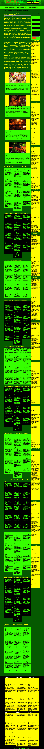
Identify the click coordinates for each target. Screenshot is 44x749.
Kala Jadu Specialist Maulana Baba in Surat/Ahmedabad (18, 353)
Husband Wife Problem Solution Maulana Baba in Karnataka (26, 526)
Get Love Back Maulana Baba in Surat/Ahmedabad (17, 266)
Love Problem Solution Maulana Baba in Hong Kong (35, 280)
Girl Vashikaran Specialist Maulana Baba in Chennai (8, 591)
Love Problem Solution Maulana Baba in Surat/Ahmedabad (17, 175)
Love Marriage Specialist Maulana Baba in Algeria (34, 552)
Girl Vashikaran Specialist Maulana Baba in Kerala (8, 598)
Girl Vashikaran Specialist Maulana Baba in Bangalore (8, 587)
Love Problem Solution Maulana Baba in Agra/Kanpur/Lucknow (18, 170)
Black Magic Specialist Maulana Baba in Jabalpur (26, 333)
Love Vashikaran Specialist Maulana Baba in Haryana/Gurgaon (17, 407)
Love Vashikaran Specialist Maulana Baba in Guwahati (26, 407)
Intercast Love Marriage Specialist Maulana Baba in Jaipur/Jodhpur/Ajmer (9, 657)
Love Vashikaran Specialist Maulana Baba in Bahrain (34, 255)
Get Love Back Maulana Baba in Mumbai (8, 263)
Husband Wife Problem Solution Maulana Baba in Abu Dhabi (35, 218)
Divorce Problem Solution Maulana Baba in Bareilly (17, 461)
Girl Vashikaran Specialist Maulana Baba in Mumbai (8, 580)
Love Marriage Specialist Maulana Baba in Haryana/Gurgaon (17, 234)
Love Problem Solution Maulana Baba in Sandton (35, 504)
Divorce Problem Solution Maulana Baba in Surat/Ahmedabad (17, 441)
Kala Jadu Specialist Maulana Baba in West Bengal (27, 375)
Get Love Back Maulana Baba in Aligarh (26, 277)
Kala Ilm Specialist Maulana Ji (34, 49)
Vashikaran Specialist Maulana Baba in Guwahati (26, 552)
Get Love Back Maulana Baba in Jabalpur (26, 292)
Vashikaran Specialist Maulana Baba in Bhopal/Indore (17, 543)
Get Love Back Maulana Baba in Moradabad (17, 281)
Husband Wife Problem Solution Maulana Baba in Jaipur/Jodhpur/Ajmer (9, 512)
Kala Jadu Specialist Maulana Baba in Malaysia (10, 691)
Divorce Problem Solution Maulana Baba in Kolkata (8, 450)
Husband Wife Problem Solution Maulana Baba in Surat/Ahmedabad (17, 489)
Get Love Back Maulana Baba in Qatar (35, 331)
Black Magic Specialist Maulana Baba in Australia (21, 688)
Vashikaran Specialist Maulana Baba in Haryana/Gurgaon (17, 552)
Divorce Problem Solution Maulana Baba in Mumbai (8, 436)
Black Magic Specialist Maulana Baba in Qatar (35, 333)
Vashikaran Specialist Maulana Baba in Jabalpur (26, 563)
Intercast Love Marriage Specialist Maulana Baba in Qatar (35, 357)
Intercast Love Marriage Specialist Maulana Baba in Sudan (35, 445)
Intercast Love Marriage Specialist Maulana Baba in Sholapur (26, 657)
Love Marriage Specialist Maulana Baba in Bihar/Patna (18, 230)
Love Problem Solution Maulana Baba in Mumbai (8, 169)
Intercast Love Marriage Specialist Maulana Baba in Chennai (9, 643)
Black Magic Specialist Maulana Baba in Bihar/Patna (18, 316)
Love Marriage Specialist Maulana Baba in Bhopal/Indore (17, 226)
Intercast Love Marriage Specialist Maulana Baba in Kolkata (9, 648)
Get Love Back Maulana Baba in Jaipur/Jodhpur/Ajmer (9, 284)
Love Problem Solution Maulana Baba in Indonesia (35, 364)
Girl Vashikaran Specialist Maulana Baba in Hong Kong (34, 314)
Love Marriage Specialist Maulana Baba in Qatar (34, 327)
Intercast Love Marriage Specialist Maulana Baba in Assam (26, 638)
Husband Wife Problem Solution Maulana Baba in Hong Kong (35, 306)
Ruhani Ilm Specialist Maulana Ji (35, 46)
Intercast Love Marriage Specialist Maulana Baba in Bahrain (35, 274)
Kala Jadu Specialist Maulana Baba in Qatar (35, 336)
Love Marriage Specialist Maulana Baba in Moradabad (18, 238)
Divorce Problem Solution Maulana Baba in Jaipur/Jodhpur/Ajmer (9, 458)
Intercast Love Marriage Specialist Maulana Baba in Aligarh (26, 648)
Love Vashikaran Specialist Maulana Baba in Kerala (8, 407)
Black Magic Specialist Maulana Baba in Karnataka (26, 336)
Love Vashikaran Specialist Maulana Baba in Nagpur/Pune (8, 425)
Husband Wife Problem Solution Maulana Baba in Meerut (26, 489)
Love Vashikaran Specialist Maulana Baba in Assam (26, 396)
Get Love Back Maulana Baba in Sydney (33, 720)
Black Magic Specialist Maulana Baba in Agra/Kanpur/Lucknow (18, 303)
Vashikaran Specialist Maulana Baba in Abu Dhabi (35, 222)
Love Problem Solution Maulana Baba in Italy (9, 715)
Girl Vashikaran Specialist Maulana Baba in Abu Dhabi (34, 226)
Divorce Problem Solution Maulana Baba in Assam (26, 443)
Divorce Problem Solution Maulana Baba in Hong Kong (35, 302)
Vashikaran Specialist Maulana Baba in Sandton (35, 534)
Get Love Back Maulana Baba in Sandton (35, 511)
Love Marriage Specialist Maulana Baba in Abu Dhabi (34, 196)
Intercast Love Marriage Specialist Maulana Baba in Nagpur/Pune (9, 670)
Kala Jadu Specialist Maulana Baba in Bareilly (18, 371)
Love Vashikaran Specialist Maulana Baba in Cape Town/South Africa (34, 474)
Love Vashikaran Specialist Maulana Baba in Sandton (34, 522)
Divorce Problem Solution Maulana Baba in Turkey (35, 127)
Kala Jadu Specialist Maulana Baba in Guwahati (27, 367)
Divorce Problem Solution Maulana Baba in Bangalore (8, 443)
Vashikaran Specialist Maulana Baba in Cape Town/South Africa (35, 488)
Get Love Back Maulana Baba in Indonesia (35, 371)
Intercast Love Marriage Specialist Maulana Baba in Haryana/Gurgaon (17, 648)
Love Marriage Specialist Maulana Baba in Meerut (26, 220)
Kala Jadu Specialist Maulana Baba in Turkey (35, 119)
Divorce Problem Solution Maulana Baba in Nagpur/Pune (8, 471)
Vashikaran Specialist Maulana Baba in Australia (22, 703)
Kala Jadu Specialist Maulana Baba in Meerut (27, 353)
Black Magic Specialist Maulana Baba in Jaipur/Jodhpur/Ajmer (9, 325)
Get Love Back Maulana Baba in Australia (22, 685)
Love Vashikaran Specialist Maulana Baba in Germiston (33, 694)
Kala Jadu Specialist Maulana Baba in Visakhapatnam (18, 375)
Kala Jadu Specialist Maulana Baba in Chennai (9, 360)
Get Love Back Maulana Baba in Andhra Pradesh (17, 295)
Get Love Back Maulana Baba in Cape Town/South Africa (35, 461)
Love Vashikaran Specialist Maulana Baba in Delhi (8, 393)
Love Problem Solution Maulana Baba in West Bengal (26, 196)
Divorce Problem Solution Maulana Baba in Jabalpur (26, 466)
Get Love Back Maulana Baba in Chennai (8, 273)
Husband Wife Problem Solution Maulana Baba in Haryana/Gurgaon (17, 503)
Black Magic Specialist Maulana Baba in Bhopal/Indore (17, 312)
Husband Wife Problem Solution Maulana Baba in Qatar (35, 347)
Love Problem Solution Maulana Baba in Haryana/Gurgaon (17, 188)
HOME (6, 7)
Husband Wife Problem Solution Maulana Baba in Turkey (35, 131)
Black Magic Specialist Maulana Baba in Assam (26, 310)
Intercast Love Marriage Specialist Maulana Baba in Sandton (35, 541)
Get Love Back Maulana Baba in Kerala (8, 281)
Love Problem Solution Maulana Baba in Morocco (35, 148)
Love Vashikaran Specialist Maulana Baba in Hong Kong (34, 298)
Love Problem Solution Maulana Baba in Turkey (35, 104)
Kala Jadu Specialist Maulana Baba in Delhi (9, 353)
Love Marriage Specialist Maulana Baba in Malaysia (9, 682)
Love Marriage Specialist (33, 7)
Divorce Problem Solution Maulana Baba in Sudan (35, 430)
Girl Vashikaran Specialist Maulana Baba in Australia (21, 706)
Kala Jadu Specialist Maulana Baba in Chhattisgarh (18, 378)
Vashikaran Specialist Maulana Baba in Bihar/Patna (18, 547)
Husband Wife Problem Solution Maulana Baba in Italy (10, 734)
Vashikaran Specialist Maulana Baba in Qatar (35, 351)
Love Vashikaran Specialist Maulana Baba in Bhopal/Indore (17, 399)
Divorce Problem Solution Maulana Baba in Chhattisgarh (17, 470)
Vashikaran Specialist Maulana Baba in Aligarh (26, 548)
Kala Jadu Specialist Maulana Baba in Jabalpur (27, 378)
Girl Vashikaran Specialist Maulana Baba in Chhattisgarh (17, 615)
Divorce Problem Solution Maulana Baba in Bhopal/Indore (17, 446)
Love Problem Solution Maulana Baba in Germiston (33, 680)
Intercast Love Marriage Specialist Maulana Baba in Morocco (35, 186)
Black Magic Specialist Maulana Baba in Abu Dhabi (35, 203)
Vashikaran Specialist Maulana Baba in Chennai (8, 544)
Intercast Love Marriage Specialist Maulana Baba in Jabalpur (26, 666)
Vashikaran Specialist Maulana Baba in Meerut (26, 537)
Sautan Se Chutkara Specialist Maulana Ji (35, 91)
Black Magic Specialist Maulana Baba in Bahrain (35, 247)
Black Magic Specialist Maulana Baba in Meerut (26, 306)
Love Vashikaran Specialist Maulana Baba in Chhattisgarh (17, 424)
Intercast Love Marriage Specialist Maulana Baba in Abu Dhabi (35, 230)
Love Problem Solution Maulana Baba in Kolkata (8, 184)
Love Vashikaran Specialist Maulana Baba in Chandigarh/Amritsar (9, 420)
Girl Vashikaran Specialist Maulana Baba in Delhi (8, 584)
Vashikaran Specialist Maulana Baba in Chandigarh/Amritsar (9, 564)
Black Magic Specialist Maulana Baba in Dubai (21, 723)
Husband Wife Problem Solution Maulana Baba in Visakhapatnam (17, 517)
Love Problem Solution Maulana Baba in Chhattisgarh (17, 204)
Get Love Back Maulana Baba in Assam (26, 270)
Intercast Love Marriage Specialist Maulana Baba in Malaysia (10, 709)
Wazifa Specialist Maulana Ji (34, 85)
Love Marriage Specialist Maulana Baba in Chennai (8, 227)
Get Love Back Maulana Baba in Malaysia (10, 685)
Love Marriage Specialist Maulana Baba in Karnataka (26, 250)
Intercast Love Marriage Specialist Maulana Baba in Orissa (26, 643)
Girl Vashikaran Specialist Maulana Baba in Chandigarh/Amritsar (9, 611)
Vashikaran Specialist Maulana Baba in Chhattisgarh (17, 568)
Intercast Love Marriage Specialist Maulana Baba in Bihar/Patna (17, 643)
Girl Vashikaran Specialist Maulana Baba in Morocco (34, 182)
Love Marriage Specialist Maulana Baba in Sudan (34, 411)
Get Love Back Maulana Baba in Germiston (33, 685)
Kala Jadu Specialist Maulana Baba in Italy (10, 726)
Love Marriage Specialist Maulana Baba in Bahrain (34, 240)
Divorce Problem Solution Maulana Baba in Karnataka (26, 469)
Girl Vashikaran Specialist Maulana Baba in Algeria (34, 581)
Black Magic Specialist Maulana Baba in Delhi (8, 306)
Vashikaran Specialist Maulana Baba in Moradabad (18, 555)
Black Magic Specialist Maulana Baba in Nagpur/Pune (8, 338)
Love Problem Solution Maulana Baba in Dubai (21, 715)
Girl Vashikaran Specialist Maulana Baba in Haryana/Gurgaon (17, 598)
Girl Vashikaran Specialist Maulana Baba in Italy (9, 740)
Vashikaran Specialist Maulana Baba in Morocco (35, 178)
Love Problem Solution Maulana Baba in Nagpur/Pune (8, 205)
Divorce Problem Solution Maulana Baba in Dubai (21, 732)
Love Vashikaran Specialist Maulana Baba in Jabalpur (26, 419)
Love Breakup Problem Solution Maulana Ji (35, 80)
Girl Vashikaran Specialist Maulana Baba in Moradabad (18, 602)
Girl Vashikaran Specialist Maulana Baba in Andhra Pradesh (17, 619)
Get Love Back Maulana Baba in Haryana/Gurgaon (17, 277)
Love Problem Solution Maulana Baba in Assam (26, 177)
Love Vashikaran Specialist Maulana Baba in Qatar (34, 339)
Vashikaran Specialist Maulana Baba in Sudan (35, 437)
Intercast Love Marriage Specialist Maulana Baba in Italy (10, 743)
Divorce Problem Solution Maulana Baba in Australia (21, 696)
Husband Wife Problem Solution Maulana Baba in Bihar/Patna (17, 499)
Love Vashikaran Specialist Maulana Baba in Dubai (21, 729)
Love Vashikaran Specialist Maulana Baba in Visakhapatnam (17, 419)
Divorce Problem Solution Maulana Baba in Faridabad (26, 436)
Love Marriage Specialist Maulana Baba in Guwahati (26, 234)
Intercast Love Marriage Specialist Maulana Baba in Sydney (33, 744)
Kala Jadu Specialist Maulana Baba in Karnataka (27, 382)
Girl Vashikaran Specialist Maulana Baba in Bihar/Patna (18, 594)
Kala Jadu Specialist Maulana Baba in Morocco (35, 163)
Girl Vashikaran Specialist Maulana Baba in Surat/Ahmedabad (17, 585)
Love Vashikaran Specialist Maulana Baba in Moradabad (18, 411)
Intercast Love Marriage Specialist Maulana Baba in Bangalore (9, 638)
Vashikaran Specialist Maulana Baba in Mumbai (8, 533)
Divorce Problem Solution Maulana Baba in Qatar (35, 343)
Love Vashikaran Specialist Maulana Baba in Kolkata (8, 404)
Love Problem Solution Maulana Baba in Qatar (35, 324)
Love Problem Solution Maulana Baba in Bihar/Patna (18, 183)
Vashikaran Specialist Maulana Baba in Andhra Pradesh (17, 573)
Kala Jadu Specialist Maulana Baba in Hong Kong (35, 295)
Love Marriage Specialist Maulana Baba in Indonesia (34, 367)
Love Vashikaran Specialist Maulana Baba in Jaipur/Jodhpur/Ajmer (9, 412)
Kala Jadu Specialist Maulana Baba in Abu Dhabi (35, 207)
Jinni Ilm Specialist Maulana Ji (34, 51)
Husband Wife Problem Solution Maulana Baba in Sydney (33, 735)
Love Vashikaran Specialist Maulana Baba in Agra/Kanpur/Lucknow (18, 390)
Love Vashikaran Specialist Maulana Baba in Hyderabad (9, 415)
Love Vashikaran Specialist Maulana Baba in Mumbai (8, 389)
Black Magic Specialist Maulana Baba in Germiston (33, 688)
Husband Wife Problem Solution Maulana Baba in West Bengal (26, 517)
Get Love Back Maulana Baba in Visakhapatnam (17, 288)
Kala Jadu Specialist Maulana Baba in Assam (27, 356)
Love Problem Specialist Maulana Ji (35, 57)
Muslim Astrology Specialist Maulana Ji (35, 97)
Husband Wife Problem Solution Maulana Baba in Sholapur (26, 512)
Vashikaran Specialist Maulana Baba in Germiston (33, 703)
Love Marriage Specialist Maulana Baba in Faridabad (26, 216)
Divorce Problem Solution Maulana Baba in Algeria (35, 570)
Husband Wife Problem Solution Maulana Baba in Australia (21, 699)
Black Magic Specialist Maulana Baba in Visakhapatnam (17, 333)
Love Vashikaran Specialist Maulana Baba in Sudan (34, 426)
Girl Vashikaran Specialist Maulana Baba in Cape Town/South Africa (34, 493)
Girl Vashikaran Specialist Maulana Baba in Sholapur (26, 602)
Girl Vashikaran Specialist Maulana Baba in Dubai (21, 741)
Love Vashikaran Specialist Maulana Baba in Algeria (34, 566)
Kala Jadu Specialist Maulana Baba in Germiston (33, 691)
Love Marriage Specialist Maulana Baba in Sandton (34, 508)
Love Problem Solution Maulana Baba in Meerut (26, 173)
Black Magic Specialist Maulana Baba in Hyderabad (9, 329)
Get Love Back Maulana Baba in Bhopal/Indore (17, 270)
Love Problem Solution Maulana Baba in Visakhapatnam (17, 199)
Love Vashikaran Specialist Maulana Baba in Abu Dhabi (34, 211)
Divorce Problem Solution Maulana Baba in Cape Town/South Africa (35, 479)
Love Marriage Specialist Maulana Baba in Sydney (32, 718)
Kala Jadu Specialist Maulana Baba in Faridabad (27, 349)
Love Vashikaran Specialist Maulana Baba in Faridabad (26, 389)
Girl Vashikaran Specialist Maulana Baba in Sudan (34, 441)
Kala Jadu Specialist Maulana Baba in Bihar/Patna (18, 360)
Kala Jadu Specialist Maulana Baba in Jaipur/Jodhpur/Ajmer (9, 371)
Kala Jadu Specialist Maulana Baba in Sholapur (27, 371)
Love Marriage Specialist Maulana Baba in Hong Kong (34, 284)
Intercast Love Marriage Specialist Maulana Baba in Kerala (9, 652)
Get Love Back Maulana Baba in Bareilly (17, 284)
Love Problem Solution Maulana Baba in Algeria (35, 548)
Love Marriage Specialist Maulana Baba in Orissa (26, 227)
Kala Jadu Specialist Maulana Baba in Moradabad (18, 367)
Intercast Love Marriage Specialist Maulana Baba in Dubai (21, 744)
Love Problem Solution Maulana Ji (35, 60)
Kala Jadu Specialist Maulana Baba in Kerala (9, 367)
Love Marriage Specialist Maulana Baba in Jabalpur (26, 246)
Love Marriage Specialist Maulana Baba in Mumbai (8, 216)
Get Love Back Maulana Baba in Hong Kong (35, 288)
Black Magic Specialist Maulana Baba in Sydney (32, 723)
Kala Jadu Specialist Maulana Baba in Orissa (27, 360)
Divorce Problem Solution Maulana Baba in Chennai (8, 447)
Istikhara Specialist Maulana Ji (34, 88)
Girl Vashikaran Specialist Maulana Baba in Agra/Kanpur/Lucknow (18, 581)
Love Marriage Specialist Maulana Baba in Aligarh (26, 230)
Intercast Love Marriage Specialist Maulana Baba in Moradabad (17, 652)
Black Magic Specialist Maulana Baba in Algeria (35, 558)
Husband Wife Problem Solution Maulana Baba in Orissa (26, 499)
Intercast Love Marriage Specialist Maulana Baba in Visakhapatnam (17, 661)
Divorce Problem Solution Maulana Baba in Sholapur (26, 457)
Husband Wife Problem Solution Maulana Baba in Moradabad (17, 508)
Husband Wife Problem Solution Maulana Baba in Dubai (21, 735)
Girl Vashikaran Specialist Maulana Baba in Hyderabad (9, 606)
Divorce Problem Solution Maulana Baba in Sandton (35, 526)
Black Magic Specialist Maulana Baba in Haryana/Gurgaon (17, 321)
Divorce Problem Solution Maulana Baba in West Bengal (26, 462)
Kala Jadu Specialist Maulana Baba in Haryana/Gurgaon (18, 364)
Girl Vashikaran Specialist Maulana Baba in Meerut (26, 584)
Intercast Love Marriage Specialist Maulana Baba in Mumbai (9, 629)
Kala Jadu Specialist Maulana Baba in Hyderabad (9, 375)
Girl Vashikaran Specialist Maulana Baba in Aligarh (26, 595)
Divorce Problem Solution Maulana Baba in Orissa (26, 447)
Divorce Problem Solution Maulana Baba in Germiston (33, 696)
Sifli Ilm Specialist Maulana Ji (34, 43)
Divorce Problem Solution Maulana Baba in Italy (9, 732)
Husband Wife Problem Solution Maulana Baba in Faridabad (26, 485)
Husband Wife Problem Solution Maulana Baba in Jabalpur (26, 522)
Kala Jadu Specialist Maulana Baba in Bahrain (35, 251)
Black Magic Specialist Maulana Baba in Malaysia (9, 688)
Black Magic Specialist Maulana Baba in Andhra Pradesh (17, 342)
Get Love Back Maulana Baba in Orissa (26, 273)
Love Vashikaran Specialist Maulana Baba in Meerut (26, 393)
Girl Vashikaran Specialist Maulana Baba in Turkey (34, 138)
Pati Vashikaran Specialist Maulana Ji (35, 74)
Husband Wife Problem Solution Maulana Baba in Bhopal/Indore (17, 494)
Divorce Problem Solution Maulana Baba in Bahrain (35, 258)
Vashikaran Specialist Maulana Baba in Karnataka (26, 567)
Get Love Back (8, 10)
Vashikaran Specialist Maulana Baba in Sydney (33, 738)
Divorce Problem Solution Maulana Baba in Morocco (35, 171)
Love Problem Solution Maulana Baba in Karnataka (26, 203)
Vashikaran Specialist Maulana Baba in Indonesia (35, 394)
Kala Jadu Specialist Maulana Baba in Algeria (35, 562)
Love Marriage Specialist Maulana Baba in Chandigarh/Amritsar (9, 247)
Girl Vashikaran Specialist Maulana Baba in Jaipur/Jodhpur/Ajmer (9, 603)
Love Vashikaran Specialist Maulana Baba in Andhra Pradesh (17, 428)
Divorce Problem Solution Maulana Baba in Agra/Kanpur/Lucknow (18, 436)
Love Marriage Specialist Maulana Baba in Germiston (33, 682)
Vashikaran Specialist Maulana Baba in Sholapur (26, 555)
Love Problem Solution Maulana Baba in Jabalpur (26, 199)
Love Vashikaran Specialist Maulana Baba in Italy (10, 729)
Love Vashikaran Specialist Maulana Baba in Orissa (26, 400)
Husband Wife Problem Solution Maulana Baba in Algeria (35, 574)
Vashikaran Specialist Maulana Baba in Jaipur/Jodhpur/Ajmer (9, 556)
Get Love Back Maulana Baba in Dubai (22, 720)
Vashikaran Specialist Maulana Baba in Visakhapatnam (17, 564)
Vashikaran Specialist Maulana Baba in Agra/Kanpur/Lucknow (18, 534)
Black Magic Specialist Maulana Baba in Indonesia (35, 374)
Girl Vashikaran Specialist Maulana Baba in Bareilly (17, 606)
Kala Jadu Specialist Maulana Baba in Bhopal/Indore (18, 356)
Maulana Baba (12, 7)
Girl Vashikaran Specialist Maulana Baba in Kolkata (8, 595)
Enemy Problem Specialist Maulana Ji (35, 94)
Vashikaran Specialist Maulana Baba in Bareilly (17, 559)
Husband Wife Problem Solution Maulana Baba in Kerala (8, 508)
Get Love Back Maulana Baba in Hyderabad (8, 288)
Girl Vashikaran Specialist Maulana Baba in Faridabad (26, 580)
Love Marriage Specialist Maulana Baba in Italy (9, 718)
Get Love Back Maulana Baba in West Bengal (26, 288)
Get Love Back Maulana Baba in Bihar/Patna (17, 273)
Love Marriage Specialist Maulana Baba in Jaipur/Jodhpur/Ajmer (9, 239)
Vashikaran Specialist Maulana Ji (35, 66)
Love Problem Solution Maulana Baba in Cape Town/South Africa (35, 452)
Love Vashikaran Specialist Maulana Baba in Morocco (34, 167)
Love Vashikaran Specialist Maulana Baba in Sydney (33, 729)
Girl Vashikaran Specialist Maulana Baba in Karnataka (26, 614)
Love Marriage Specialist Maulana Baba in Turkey (34, 108)
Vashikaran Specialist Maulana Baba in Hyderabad (9, 560)
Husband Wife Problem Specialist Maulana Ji (35, 68)
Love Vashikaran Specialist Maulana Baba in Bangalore (8, 396)
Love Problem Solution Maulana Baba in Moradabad (18, 191)
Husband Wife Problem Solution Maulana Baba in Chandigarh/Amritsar (9, 522)
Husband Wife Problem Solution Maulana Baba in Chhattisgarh (17, 522)
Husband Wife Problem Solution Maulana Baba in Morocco (35, 174)
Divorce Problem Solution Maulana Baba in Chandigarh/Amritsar (9, 467)
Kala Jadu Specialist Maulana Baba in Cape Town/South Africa (35, 469)
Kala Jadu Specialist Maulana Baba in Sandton (35, 518)
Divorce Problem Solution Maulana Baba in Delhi (8, 439)
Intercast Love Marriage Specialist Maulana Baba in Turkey (35, 142)
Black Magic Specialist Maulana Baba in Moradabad (18, 324)
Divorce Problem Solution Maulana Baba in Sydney (33, 732)
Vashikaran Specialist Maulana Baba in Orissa (26, 544)
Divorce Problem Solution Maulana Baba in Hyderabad (9, 462)
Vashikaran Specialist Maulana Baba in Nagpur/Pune (8, 569)
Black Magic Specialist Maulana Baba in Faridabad (26, 302)
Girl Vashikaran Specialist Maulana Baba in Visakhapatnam (17, 610)
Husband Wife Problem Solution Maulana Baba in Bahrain (35, 262)
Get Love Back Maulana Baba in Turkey (35, 112)
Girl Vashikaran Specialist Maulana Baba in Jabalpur (26, 610)
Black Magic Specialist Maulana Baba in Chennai (8, 313)
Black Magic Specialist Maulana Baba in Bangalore (8, 310)
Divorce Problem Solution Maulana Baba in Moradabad (18, 458)
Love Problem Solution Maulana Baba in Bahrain (35, 236)
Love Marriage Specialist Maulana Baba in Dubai (21, 718)
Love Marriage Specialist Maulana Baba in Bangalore (8, 223)
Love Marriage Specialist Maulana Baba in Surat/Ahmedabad (17, 221)
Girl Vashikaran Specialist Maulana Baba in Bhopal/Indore (17, 590)
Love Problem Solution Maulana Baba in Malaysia (9, 680)
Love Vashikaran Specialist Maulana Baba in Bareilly (17, 415)
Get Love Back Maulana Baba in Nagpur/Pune (8, 295)
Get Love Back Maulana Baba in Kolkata (8, 277)
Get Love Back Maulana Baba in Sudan (35, 415)
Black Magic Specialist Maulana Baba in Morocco (35, 159)
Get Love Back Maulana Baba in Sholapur (26, 284)
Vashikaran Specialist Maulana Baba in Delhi (8, 537)
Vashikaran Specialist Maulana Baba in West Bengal (26, 560)
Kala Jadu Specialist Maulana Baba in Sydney (33, 726)
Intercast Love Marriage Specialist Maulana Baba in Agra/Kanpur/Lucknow (18, 629)
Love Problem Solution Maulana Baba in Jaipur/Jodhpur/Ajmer (9, 192)
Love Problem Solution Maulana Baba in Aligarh (26, 184)
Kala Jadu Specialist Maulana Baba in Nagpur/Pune (9, 382)
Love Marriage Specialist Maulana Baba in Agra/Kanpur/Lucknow (18, 217)
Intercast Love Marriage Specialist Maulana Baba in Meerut (26, 634)
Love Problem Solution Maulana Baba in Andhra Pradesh (17, 209)
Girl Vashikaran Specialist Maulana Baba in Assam (26, 587)
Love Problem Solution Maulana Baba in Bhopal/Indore (17, 179)
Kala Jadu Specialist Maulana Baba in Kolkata (9, 364)
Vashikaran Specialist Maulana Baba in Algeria (35, 578)
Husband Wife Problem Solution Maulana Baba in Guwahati (26, 508)
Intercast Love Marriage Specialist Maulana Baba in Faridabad (26, 629)
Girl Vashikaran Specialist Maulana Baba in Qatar (34, 354)
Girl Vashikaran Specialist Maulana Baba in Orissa (26, 591)
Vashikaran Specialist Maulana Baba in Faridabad (26, 533)
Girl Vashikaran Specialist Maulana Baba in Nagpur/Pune (8, 615)
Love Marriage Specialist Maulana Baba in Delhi (8, 220)
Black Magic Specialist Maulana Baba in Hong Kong (35, 291)
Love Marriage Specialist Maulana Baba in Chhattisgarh (17, 251)
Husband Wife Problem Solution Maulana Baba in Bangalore (8, 494)
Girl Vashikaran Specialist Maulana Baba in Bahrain (34, 270)
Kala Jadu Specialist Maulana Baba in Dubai (22, 726)
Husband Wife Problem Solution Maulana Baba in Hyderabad (8, 517)
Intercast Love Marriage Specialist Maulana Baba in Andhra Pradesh (17, 670)
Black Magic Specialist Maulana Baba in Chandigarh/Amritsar (9, 333)
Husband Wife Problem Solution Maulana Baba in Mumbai (8, 485)
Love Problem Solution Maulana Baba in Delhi (8, 173)
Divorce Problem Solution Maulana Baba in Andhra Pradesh (17, 475)
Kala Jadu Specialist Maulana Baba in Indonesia (35, 378)
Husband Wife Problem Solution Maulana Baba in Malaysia (9, 699)
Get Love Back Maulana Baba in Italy (10, 720)
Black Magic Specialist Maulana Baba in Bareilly (17, 328)
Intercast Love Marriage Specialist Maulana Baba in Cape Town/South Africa (35, 498)
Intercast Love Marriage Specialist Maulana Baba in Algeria (35, 585)
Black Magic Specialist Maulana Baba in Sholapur (26, 324)
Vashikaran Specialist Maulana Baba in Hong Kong (35, 310)
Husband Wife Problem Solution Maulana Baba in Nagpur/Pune (8, 526)
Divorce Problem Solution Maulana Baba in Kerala (8, 454)
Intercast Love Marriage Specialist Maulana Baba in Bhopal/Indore (17, 638)
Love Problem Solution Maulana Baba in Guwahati (26, 188)
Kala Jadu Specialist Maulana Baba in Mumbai (9, 349)
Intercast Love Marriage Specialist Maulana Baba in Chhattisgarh (17, 666)
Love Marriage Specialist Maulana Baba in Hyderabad (9, 242)
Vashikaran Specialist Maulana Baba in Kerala (8, 552)
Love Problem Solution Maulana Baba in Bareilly (17, 195)
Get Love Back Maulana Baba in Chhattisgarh (17, 292)
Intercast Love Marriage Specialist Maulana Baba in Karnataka (26, 670)
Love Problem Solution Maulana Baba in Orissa (26, 180)
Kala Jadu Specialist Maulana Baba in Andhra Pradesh (18, 382)
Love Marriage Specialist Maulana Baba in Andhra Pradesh (17, 255)
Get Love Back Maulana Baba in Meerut (26, 266)
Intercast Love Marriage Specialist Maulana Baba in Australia (21, 709)
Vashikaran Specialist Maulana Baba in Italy (10, 737)
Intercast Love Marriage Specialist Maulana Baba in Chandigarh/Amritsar (9, 666)
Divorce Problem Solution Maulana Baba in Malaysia (9, 696)
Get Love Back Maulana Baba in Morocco (35, 156)
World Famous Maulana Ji (34, 63)
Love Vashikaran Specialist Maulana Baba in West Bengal (26, 415)
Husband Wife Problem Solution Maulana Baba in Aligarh (26, 503)
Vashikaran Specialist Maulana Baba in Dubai (22, 738)
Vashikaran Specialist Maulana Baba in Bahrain (35, 266)
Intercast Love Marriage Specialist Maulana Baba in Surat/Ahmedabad (17, 634)
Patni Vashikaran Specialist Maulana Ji (35, 77)
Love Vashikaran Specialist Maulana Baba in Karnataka (26, 423)
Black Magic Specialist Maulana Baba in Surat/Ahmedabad (17, 308)
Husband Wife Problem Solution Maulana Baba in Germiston (33, 699)
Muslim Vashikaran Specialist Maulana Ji (35, 99)
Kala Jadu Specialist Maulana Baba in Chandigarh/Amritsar (9, 378)
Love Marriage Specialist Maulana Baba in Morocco (34, 152)
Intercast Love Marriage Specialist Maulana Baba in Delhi (9, 634)
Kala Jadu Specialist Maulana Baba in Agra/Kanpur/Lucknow (18, 349)
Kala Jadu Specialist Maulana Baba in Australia (22, 691)
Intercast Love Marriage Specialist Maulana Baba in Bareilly (17, 657)
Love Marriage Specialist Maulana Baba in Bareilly (17, 242)
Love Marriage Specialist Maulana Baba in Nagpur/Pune (8, 251)
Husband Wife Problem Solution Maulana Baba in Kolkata (8, 503)
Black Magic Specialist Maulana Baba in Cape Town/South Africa (35, 465)
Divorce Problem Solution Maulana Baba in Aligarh (26, 450)
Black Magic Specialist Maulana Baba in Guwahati (26, 321)
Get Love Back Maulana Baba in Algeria (35, 555)
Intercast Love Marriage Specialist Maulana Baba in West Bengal (26, 661)
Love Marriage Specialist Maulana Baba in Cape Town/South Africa (34, 457)
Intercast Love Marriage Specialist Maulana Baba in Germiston (33, 709)
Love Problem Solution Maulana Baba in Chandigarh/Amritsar (9, 200)
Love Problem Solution (21, 7)
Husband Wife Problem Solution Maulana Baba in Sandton (35, 530)
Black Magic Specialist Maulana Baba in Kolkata (8, 317)
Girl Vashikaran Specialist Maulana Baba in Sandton (34, 538)
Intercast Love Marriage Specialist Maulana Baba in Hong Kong (35, 318)
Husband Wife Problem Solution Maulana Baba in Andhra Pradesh (17, 526)
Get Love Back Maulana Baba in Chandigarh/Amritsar (9, 292)
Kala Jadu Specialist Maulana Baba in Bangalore (9, 356)
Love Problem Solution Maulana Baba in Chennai (8, 180)
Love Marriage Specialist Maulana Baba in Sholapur (26, 238)
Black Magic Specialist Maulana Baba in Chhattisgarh (17, 337)
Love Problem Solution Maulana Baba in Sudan (35, 407)
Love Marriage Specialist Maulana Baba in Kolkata (8, 230)
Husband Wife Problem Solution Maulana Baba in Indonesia (35, 390)
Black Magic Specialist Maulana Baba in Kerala (8, 321)
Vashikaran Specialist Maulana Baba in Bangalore (8, 541)
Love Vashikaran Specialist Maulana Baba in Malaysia (10, 694)
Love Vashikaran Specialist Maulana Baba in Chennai (8, 400)
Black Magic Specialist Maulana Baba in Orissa (26, 313)
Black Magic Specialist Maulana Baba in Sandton (35, 514)
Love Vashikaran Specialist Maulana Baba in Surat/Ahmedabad (17, 394)
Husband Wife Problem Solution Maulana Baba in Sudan (35, 434)
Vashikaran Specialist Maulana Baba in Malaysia (10, 703)
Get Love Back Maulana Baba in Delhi (8, 266)
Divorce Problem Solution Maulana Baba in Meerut (26, 439)
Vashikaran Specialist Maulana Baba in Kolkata (8, 548)
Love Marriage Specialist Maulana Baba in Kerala (8, 234)
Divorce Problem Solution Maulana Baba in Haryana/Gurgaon (17, 454)
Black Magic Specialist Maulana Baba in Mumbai (8, 302)
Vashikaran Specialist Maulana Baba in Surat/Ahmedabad (17, 539)
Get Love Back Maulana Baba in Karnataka (26, 295)
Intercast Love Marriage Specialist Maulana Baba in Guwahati (26, 652)
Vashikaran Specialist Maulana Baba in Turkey (35, 134)
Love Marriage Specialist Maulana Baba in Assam (26, 223)
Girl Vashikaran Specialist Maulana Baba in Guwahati (26, 598)
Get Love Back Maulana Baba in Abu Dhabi (35, 200)
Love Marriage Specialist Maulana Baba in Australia (21, 682)
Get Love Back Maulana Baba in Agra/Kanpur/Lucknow (18, 263)
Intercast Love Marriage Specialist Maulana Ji (35, 71)
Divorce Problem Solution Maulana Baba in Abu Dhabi (35, 215)
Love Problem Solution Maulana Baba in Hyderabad (9, 196)
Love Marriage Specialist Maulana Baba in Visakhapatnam (17, 246)
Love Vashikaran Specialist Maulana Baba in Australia (21, 694)
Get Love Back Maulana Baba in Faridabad (26, 263)
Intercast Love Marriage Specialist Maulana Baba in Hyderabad (9, 661)
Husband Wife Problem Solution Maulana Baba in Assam (26, 494)
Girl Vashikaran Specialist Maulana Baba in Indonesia (34, 397)
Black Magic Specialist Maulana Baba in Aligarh (26, 317)
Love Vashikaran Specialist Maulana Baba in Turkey (34, 123)
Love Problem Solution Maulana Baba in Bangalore (8, 177)
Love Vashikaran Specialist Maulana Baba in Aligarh (26, 404)
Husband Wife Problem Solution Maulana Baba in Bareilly (17, 512)
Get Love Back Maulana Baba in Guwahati (26, 281)
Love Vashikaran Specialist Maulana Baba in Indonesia (34, 382)
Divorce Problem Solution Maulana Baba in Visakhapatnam (17, 466)
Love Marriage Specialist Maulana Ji (35, 54)
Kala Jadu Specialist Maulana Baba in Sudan (35, 422)
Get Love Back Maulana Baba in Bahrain (35, 244)
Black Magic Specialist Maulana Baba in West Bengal (26, 329)
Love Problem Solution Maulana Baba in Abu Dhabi (35, 192)
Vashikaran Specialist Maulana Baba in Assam (26, 541)
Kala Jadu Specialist (17, 10)
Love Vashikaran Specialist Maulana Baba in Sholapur (26, 411)
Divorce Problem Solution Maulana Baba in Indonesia (35, 386)
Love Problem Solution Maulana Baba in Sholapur (26, 191)
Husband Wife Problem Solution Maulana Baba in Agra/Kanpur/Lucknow (18, 485)
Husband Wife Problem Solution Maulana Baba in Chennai (8, 499)
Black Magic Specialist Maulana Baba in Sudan (35, 418)
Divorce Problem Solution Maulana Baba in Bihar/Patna (18, 449)
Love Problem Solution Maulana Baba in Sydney (32, 715)
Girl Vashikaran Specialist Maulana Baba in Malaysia (9, 706)
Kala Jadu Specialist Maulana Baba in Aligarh (27, 364)
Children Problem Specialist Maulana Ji (35, 82)
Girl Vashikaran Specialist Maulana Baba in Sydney (33, 741)
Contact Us (25, 10)
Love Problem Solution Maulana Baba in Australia (21, 680)
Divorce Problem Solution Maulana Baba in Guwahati (26, 454)
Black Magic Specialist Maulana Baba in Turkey (35, 115)
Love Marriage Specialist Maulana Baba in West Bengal (26, 242)
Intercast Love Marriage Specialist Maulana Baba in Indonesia (35, 401)
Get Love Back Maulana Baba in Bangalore (8, 270)
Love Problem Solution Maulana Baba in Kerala (8, 188)
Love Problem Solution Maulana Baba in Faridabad (26, 169)
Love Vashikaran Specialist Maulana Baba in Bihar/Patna (18, 403)
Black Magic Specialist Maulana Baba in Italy (9, 723)
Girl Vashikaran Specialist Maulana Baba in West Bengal (26, 606)
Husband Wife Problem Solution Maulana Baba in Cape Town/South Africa (35, 484)
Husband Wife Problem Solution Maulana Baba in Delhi (8, 489)
